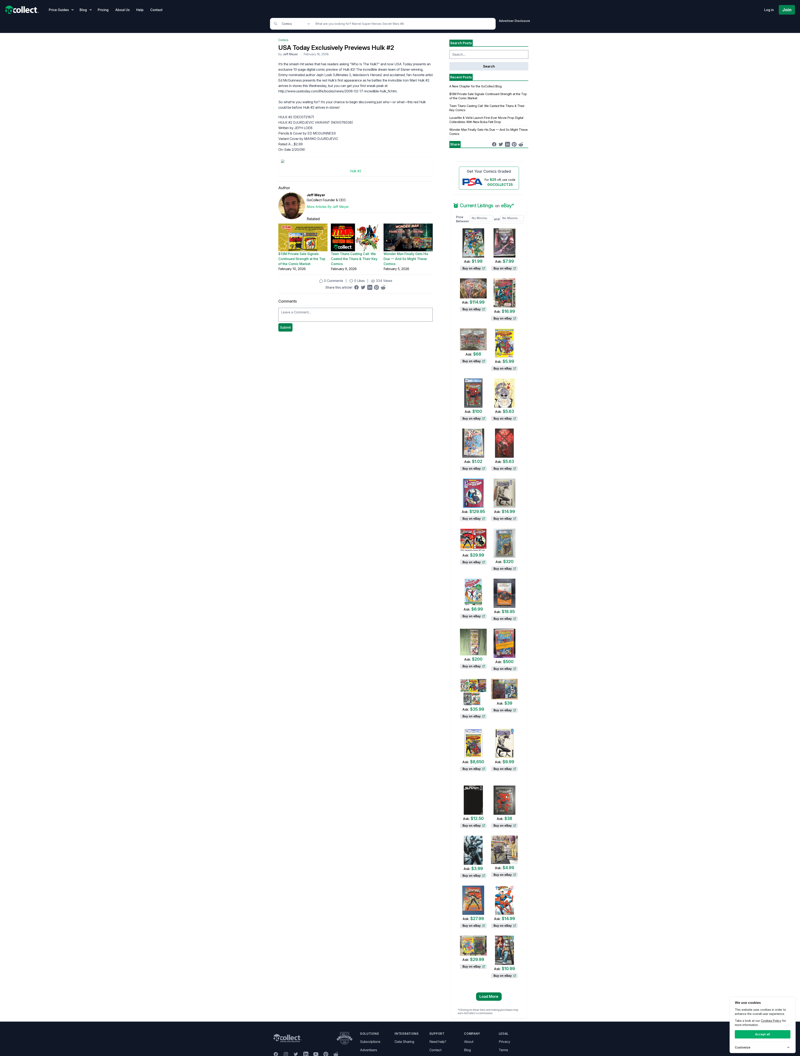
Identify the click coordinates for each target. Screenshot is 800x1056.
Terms (503, 1050)
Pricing (103, 10)
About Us (122, 10)
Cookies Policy (771, 1020)
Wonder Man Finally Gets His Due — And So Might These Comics (406, 259)
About (468, 1042)
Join (786, 9)
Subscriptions (370, 1042)
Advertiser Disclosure (514, 21)
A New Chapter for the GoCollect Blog (475, 86)
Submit (285, 327)
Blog (467, 1050)
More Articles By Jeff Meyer (328, 207)
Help (140, 10)
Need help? (437, 1042)
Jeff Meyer (290, 54)
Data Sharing (404, 1042)
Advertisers (368, 1050)
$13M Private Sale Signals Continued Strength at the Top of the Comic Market (301, 259)
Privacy (504, 1042)
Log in (769, 10)
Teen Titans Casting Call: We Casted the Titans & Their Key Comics (354, 259)
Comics (283, 40)
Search (489, 66)
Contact (156, 10)
